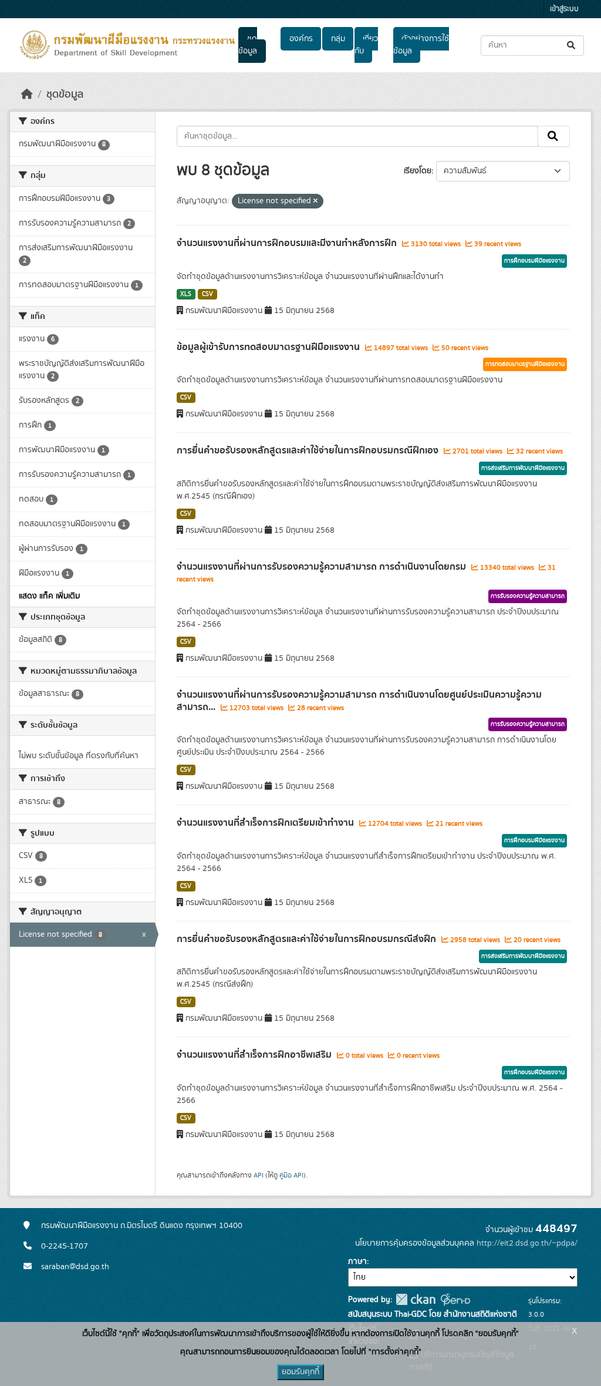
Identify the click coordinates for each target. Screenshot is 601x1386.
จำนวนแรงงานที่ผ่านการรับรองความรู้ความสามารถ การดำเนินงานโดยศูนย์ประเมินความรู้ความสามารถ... (359, 701)
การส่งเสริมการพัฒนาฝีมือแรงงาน (523, 468)
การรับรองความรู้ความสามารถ (528, 596)
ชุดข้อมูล (247, 45)
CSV (207, 294)
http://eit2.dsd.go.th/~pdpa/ (527, 1243)
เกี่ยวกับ (366, 45)
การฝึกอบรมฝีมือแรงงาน (534, 261)
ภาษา (357, 1261)
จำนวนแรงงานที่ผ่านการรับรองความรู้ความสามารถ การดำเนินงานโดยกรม (322, 566)
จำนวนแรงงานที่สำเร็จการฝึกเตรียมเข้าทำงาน (266, 822)
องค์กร (301, 39)
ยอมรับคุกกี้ (300, 1372)
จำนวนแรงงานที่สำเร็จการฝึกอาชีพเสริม (255, 1054)
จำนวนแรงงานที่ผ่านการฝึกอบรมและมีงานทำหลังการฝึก (288, 243)
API (259, 1175)
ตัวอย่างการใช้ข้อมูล (421, 45)
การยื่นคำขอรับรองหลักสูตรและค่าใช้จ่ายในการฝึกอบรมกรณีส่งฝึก (307, 939)
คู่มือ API (291, 1175)
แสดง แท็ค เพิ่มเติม (49, 596)
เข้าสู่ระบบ (564, 9)
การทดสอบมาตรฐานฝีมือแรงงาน (525, 364)
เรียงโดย (417, 171)
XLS (185, 294)
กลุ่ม (338, 39)
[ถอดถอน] (315, 201)
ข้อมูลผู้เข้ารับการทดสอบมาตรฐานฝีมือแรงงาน (269, 347)
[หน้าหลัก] (27, 94)
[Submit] (572, 45)
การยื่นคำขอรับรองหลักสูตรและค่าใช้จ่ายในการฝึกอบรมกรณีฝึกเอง (309, 450)
